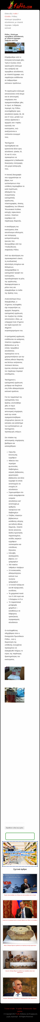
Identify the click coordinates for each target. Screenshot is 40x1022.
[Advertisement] (14, 765)
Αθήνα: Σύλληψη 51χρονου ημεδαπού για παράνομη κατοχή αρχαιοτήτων (20, 945)
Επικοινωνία (27, 1008)
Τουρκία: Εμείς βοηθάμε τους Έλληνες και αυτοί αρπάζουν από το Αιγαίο (20, 895)
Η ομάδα (19, 1008)
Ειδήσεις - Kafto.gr (20, 5)
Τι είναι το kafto (9, 1008)
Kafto (18, 1014)
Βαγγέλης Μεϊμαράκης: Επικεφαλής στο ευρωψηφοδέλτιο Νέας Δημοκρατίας (20, 998)
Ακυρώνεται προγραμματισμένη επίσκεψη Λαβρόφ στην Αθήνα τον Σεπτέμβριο (20, 920)
